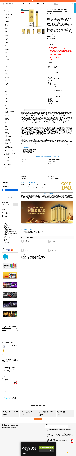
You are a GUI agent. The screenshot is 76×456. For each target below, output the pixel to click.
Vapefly (6, 116)
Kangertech (7, 62)
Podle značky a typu (8, 14)
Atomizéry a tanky (7, 158)
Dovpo (6, 28)
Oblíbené (5, 228)
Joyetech (6, 57)
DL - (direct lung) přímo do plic (7, 329)
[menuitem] (16, 4)
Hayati (6, 45)
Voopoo (6, 128)
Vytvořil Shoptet (71, 452)
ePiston (6, 35)
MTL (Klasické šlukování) (58, 96)
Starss (6, 107)
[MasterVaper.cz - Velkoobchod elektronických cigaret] (10, 398)
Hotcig (6, 46)
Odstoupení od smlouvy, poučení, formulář (10, 232)
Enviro (6, 34)
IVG (5, 55)
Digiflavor (6, 24)
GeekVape (7, 41)
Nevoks (6, 78)
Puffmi (6, 93)
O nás (5, 223)
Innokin (6, 52)
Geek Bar (6, 39)
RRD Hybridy (7, 143)
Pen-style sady (7, 139)
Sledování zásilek (7, 242)
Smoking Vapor (7, 102)
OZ (5, 88)
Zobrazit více (38, 419)
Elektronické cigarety (8, 13)
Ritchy (6, 98)
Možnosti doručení (51, 36)
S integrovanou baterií (9, 147)
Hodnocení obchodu (8, 240)
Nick (5, 80)
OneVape (6, 83)
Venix (6, 123)
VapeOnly (6, 118)
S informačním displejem (9, 150)
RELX (5, 95)
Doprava (5, 226)
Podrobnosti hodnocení (62, 9)
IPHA (5, 53)
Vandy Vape (7, 115)
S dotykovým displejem (9, 151)
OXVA (6, 87)
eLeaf (6, 29)
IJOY (6, 50)
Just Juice (7, 59)
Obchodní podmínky (8, 229)
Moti (5, 76)
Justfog (6, 60)
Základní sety (7, 133)
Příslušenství (6, 161)
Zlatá (55, 67)
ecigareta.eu (6, 216)
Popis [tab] (22, 110)
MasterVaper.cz (10, 401)
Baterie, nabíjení (6, 160)
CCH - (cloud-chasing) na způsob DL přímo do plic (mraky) (9, 332)
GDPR (5, 236)
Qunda (6, 94)
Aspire (6, 18)
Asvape (6, 20)
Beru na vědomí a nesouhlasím (46, 450)
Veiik (6, 122)
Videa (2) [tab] (38, 110)
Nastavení (25, 453)
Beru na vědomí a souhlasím (46, 447)
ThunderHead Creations (9, 111)
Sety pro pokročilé (8, 135)
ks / (10, 197)
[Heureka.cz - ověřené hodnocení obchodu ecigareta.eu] (10, 257)
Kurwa (6, 66)
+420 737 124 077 (7, 213)
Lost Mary (6, 69)
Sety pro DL (7, 146)
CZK (56, 3)
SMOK (6, 104)
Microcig (6, 74)
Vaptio (6, 121)
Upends (6, 112)
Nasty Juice (7, 77)
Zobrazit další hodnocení (69, 260)
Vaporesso (7, 119)
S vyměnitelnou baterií (9, 149)
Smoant (6, 101)
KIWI (5, 63)
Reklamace (6, 230)
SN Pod (6, 105)
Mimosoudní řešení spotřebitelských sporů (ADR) (10, 234)
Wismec (6, 129)
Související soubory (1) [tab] (30, 110)
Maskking (6, 73)
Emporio (6, 32)
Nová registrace (5, 185)
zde (42, 231)
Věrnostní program (7, 225)
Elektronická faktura (7, 237)
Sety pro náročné (8, 136)
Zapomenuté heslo (5, 186)
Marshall (6, 71)
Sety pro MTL (7, 144)
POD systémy (7, 140)
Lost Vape (6, 70)
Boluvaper (7, 22)
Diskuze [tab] (43, 110)
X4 (5, 130)
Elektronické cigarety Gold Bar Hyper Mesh (59, 62)
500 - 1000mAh (56, 78)
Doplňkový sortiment (7, 164)
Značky (5, 167)
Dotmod (6, 27)
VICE (5, 125)
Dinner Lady (7, 25)
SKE (5, 100)
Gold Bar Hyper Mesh (9, 43)
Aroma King (7, 17)
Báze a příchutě (6, 157)
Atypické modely (8, 142)
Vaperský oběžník (7, 243)
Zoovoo (6, 132)
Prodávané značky (7, 241)
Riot (5, 97)
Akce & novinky (6, 11)
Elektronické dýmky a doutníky (9, 153)
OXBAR (6, 86)
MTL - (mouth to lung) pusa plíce (8, 327)
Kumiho (6, 64)
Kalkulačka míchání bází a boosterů (10, 235)
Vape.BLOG (6, 239)
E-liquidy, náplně (7, 156)
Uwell (6, 114)
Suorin (6, 109)
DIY (4, 163)
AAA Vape (6, 15)
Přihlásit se (5, 182)
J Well (6, 56)
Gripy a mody (6, 154)
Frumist (6, 38)
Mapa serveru (6, 238)
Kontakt (5, 224)
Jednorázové (7, 137)
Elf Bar (6, 31)
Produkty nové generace (8, 165)
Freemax (6, 36)
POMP (6, 90)
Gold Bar (6, 42)
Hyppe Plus (7, 49)
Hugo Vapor (7, 48)
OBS (5, 81)
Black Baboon (7, 21)
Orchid (6, 84)
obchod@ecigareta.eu (8, 212)
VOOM (6, 126)
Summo (6, 108)
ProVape (6, 91)
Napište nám (6, 227)
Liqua (6, 67)
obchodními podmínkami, (61, 429)
